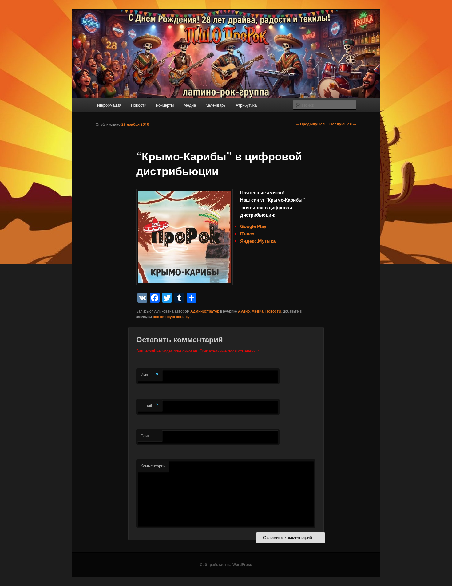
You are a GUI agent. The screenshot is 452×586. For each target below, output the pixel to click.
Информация (109, 105)
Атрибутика (246, 105)
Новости (138, 105)
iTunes (247, 233)
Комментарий (153, 466)
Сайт (145, 436)
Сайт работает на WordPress (226, 564)
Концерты (165, 105)
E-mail (150, 405)
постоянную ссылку (171, 316)
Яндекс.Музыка (258, 241)
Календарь (215, 105)
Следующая (342, 124)
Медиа (190, 105)
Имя (150, 375)
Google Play (254, 226)
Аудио (244, 311)
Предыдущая (310, 124)
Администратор (204, 311)
